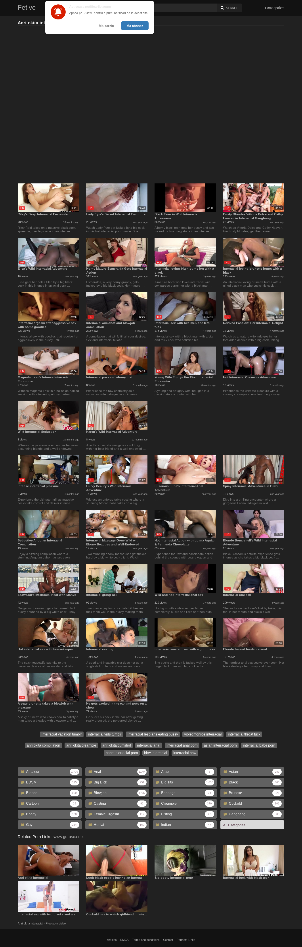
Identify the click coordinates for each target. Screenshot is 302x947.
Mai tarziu (106, 26)
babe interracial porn (122, 753)
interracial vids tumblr (104, 734)
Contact (168, 939)
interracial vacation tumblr (62, 734)
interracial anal (148, 745)
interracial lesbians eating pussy (153, 734)
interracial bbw (184, 753)
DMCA (124, 939)
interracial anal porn (182, 745)
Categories (274, 8)
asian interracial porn (220, 745)
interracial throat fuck (244, 734)
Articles (112, 939)
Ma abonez (134, 26)
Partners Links (186, 939)
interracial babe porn (259, 745)
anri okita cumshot (116, 745)
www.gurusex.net (69, 837)
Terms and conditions (146, 939)
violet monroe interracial (203, 734)
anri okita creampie (81, 745)
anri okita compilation (43, 745)
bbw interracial (155, 753)
